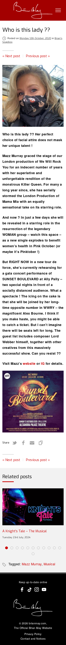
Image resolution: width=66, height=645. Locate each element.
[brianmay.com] (33, 10)
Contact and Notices (33, 638)
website (29, 363)
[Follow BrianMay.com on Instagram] (36, 589)
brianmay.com (37, 623)
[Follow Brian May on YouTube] (44, 589)
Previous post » (38, 56)
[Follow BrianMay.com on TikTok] (29, 589)
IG (43, 363)
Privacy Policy (32, 634)
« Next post (11, 56)
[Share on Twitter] (14, 442)
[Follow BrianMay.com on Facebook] (22, 589)
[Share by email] (32, 442)
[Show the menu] (58, 10)
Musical (49, 563)
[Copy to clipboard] (41, 442)
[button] (6, 548)
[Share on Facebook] (23, 442)
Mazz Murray (32, 563)
